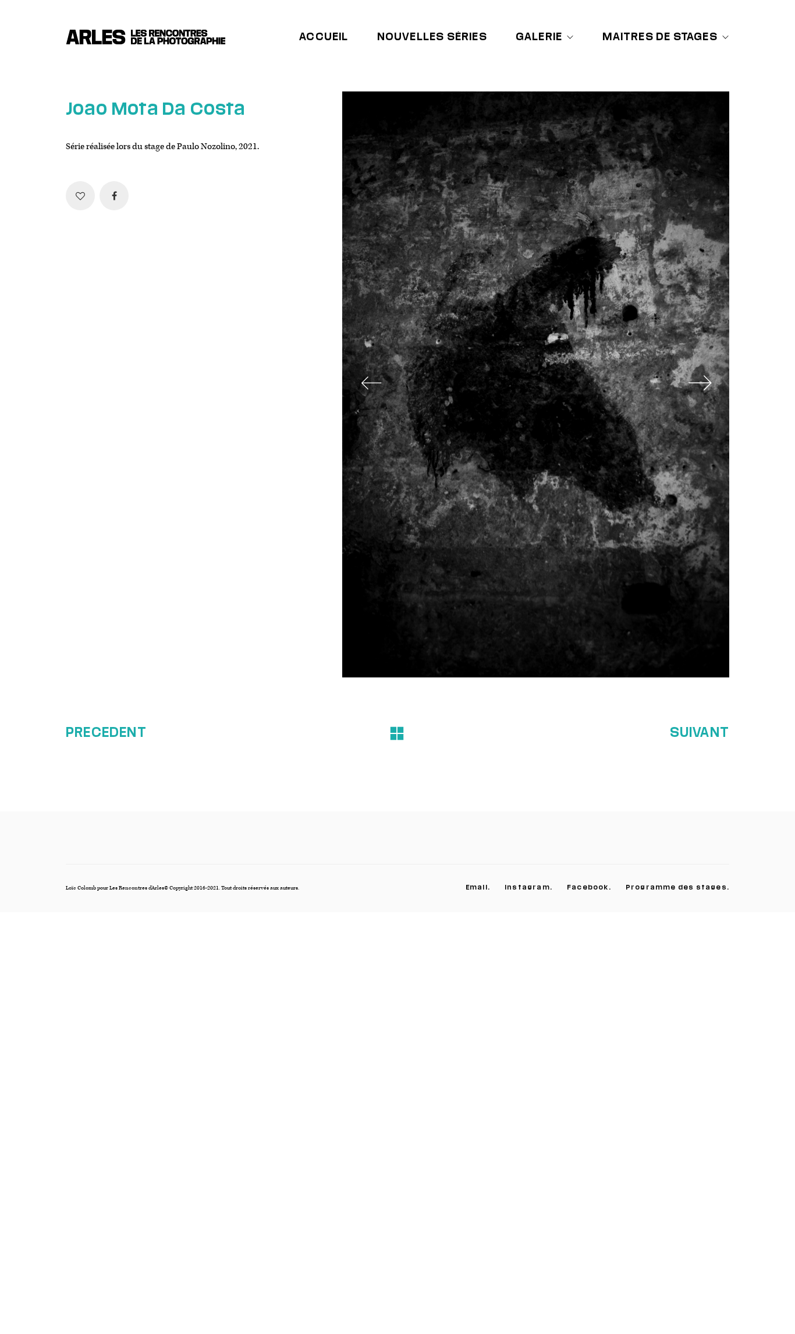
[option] (535, 384)
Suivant (699, 731)
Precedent (106, 731)
